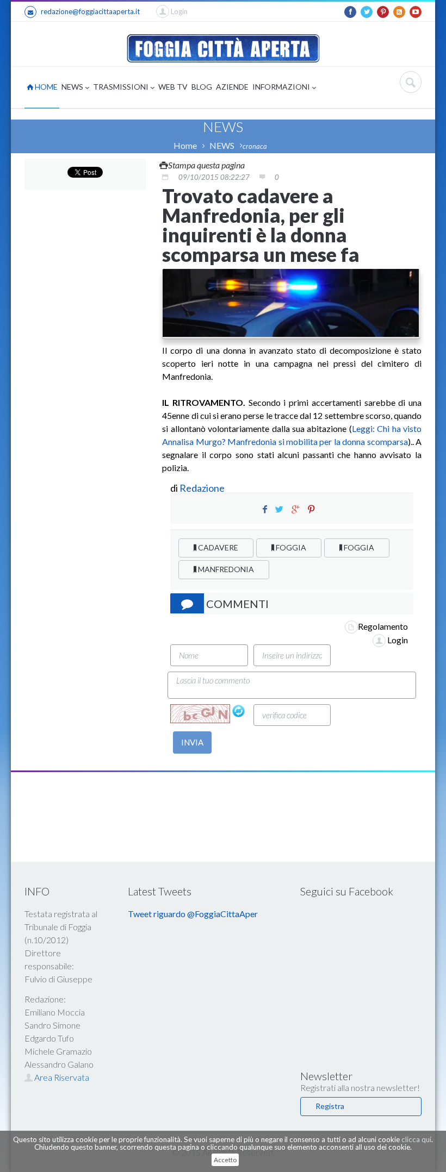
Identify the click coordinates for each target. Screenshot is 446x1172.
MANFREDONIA (225, 569)
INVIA (192, 742)
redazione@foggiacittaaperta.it (90, 11)
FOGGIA (290, 547)
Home (185, 145)
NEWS (73, 86)
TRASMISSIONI (121, 86)
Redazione (202, 488)
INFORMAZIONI (282, 86)
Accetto (225, 1160)
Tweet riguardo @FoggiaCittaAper (193, 913)
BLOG (201, 86)
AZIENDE (232, 86)
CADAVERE (217, 547)
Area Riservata (61, 1077)
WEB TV (173, 86)
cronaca (255, 146)
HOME (45, 86)
